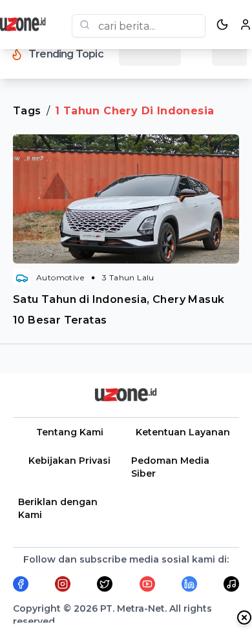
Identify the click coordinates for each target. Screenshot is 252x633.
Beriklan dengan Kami (58, 508)
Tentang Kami (69, 432)
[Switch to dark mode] (222, 24)
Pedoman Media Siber (170, 467)
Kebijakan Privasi (69, 460)
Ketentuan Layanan (183, 432)
